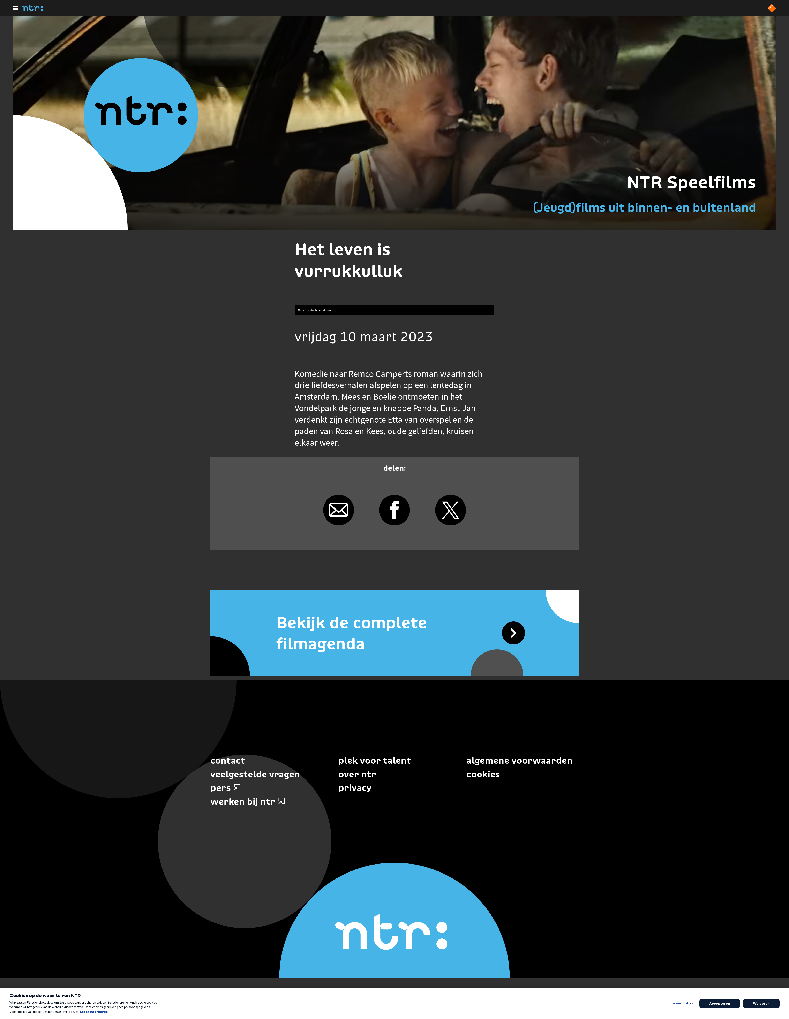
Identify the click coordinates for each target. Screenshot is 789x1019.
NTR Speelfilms (691, 182)
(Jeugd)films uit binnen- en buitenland (644, 207)
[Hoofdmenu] (15, 8)
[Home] (32, 10)
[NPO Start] (772, 11)
